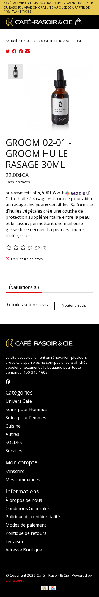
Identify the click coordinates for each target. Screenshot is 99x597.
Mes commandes (23, 479)
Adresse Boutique (24, 550)
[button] (50, 193)
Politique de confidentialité (33, 517)
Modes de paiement (26, 525)
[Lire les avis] (23, 247)
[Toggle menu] (89, 22)
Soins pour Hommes (27, 409)
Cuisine (13, 426)
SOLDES (14, 442)
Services (14, 451)
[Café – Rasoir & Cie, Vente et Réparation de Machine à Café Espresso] (39, 22)
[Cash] (44, 588)
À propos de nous (24, 500)
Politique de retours (26, 533)
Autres (12, 434)
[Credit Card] (52, 588)
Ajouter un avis (74, 305)
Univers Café (19, 401)
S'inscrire (15, 471)
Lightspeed (15, 580)
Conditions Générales (28, 508)
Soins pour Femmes (26, 418)
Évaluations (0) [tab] (24, 287)
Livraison (15, 541)
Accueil (11, 40)
